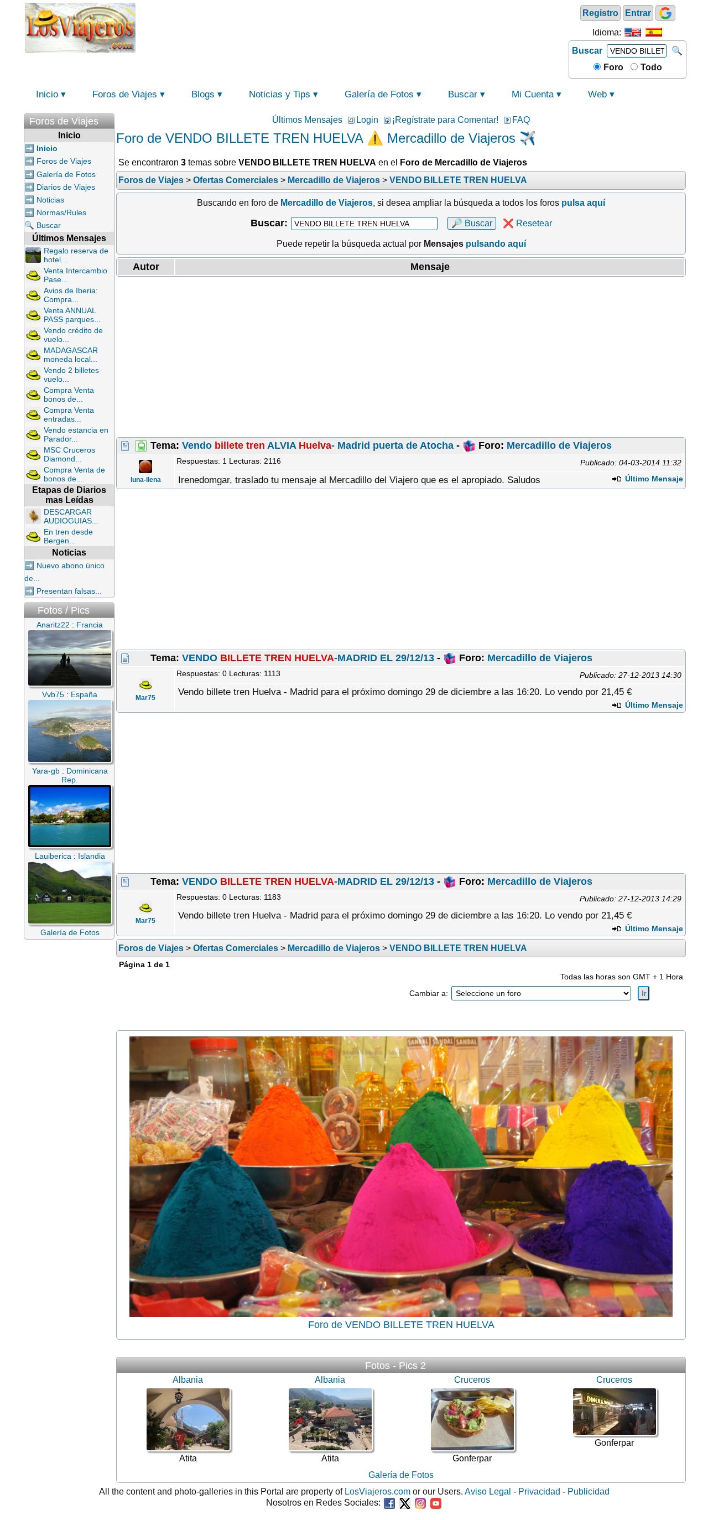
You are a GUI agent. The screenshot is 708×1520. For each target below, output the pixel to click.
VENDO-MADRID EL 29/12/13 (308, 657)
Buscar (587, 50)
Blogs (203, 94)
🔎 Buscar (471, 223)
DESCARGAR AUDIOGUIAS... (71, 516)
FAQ (521, 119)
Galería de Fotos (379, 94)
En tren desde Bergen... (68, 536)
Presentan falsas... (69, 591)
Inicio (47, 94)
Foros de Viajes (124, 94)
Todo (650, 67)
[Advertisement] (352, 26)
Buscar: (269, 223)
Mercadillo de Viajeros (559, 445)
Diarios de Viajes (66, 187)
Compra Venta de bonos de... (74, 474)
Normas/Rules (61, 212)
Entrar (638, 13)
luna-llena (146, 480)
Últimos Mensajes (307, 119)
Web (597, 94)
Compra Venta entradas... (69, 414)
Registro (600, 13)
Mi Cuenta (533, 94)
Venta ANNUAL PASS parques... (72, 315)
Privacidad (539, 1491)
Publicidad (589, 1491)
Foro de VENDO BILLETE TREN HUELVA (401, 1324)
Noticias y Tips (279, 94)
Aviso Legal (488, 1491)
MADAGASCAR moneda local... (71, 355)
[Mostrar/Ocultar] (108, 118)
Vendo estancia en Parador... (76, 434)
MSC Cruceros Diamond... (69, 454)
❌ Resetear (527, 223)
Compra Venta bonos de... (69, 394)
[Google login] (665, 13)
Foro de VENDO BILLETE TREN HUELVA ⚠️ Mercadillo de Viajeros (316, 138)
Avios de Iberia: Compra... (71, 295)
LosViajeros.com (377, 1491)
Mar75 (145, 698)
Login (367, 119)
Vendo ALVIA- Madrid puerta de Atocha (318, 445)
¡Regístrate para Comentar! (445, 119)
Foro (612, 67)
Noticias (50, 199)
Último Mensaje (653, 478)
